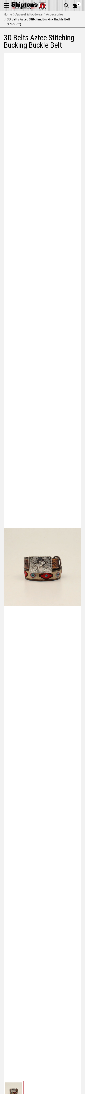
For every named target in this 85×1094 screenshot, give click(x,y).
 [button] (66, 5)
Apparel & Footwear (29, 14)
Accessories (55, 14)
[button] (6, 5)
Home (8, 14)
